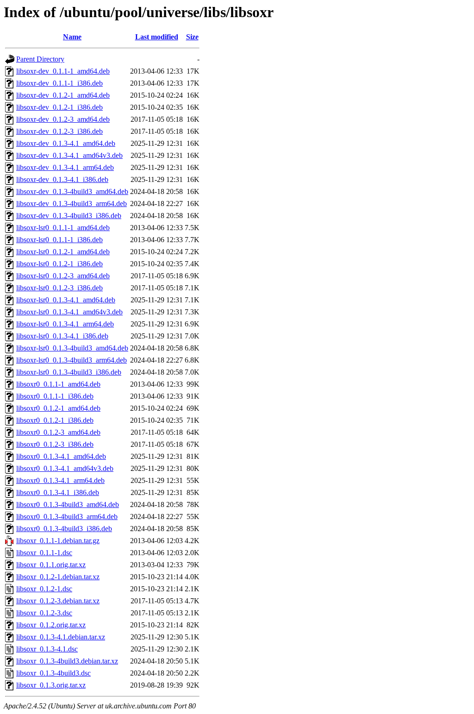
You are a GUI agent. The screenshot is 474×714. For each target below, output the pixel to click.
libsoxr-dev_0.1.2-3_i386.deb (59, 131)
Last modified (156, 37)
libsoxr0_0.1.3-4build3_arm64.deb (67, 516)
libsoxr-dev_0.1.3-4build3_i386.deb (68, 215)
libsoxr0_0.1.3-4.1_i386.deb (57, 492)
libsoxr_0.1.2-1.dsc (44, 589)
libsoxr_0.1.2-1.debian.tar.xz (58, 577)
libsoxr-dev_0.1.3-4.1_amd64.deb (65, 143)
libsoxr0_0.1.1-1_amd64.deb (58, 384)
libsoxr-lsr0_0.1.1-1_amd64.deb (63, 228)
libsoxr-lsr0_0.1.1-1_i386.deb (59, 240)
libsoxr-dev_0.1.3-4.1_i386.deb (62, 179)
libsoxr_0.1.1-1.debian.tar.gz (58, 541)
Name (72, 37)
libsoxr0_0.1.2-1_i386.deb (55, 420)
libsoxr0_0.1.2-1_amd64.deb (58, 408)
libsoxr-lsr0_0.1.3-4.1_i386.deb (62, 336)
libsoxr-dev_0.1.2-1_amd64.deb (63, 95)
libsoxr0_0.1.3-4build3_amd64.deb (67, 504)
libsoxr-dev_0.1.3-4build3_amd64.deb (72, 191)
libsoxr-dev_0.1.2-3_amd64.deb (63, 119)
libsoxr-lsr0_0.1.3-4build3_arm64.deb (71, 360)
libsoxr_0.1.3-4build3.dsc (53, 673)
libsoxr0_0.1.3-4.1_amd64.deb (61, 456)
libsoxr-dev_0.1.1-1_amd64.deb (63, 71)
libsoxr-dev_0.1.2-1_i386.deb (59, 107)
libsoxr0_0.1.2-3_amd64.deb (58, 432)
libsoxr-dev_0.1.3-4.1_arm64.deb (65, 167)
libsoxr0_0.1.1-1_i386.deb (55, 396)
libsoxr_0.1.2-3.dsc (44, 613)
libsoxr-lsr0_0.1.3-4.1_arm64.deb (65, 324)
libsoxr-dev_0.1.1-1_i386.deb (59, 83)
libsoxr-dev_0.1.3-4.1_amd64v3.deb (69, 155)
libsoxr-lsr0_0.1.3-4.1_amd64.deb (65, 300)
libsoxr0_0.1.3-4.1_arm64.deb (60, 480)
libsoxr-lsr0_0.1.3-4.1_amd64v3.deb (69, 312)
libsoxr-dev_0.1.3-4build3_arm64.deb (71, 203)
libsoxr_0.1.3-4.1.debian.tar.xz (60, 637)
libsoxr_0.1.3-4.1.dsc (47, 649)
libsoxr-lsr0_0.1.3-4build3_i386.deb (68, 372)
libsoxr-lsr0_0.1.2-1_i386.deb (59, 264)
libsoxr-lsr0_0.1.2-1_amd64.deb (63, 252)
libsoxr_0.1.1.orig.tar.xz (51, 565)
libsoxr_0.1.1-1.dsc (44, 553)
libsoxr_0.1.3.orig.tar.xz (51, 685)
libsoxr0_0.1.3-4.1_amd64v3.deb (64, 468)
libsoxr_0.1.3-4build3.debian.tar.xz (67, 661)
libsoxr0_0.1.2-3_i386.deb (55, 444)
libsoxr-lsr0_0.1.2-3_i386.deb (59, 288)
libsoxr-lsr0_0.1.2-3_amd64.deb (63, 276)
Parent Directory (40, 59)
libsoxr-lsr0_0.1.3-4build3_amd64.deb (72, 348)
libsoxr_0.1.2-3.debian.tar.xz (58, 601)
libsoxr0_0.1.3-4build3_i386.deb (64, 528)
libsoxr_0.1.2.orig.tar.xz (51, 625)
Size (192, 37)
